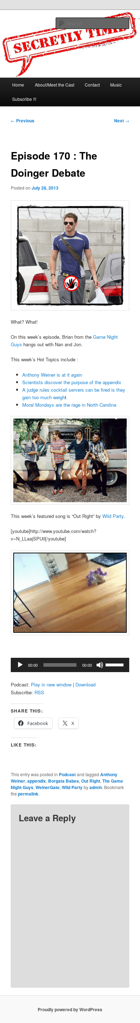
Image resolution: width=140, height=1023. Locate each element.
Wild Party (112, 516)
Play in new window (51, 684)
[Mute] (99, 665)
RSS (39, 692)
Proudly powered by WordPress (70, 1009)
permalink (28, 793)
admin (95, 787)
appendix (36, 781)
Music (116, 85)
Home (18, 85)
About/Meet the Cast (54, 85)
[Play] (20, 665)
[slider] (116, 664)
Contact (92, 85)
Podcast (67, 774)
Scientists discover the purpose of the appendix (71, 382)
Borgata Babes (63, 781)
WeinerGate (48, 787)
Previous (22, 120)
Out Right (90, 781)
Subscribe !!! (24, 99)
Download (85, 684)
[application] (70, 665)
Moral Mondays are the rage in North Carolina (69, 404)
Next (121, 120)
